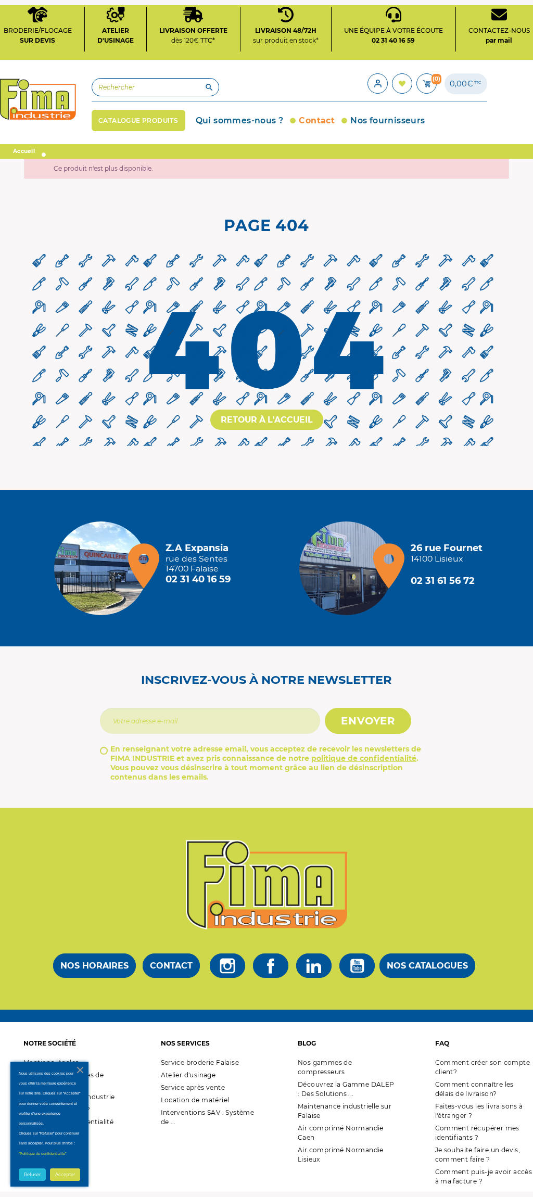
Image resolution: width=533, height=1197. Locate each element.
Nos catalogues (427, 966)
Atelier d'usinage (188, 1075)
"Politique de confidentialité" (42, 1153)
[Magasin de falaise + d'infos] (103, 568)
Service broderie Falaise (200, 1062)
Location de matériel (195, 1100)
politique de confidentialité (363, 758)
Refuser (32, 1174)
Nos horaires (94, 966)
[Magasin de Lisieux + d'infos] (348, 568)
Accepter (65, 1174)
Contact (171, 966)
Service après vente (193, 1087)
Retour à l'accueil (267, 420)
